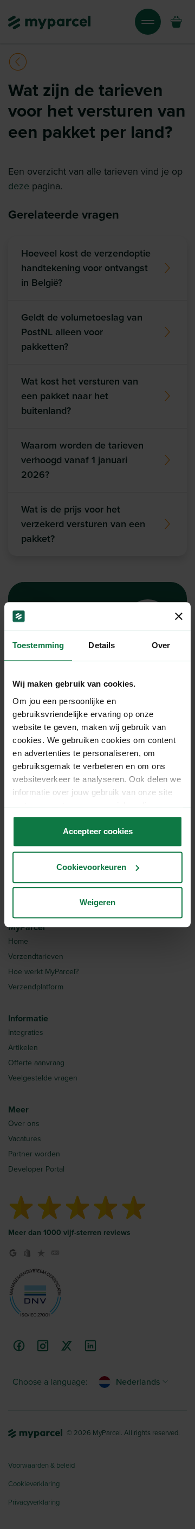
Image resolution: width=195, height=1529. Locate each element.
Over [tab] (161, 645)
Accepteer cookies (98, 831)
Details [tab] (101, 645)
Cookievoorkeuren (91, 867)
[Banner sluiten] (179, 616)
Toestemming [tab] (38, 645)
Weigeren (97, 902)
